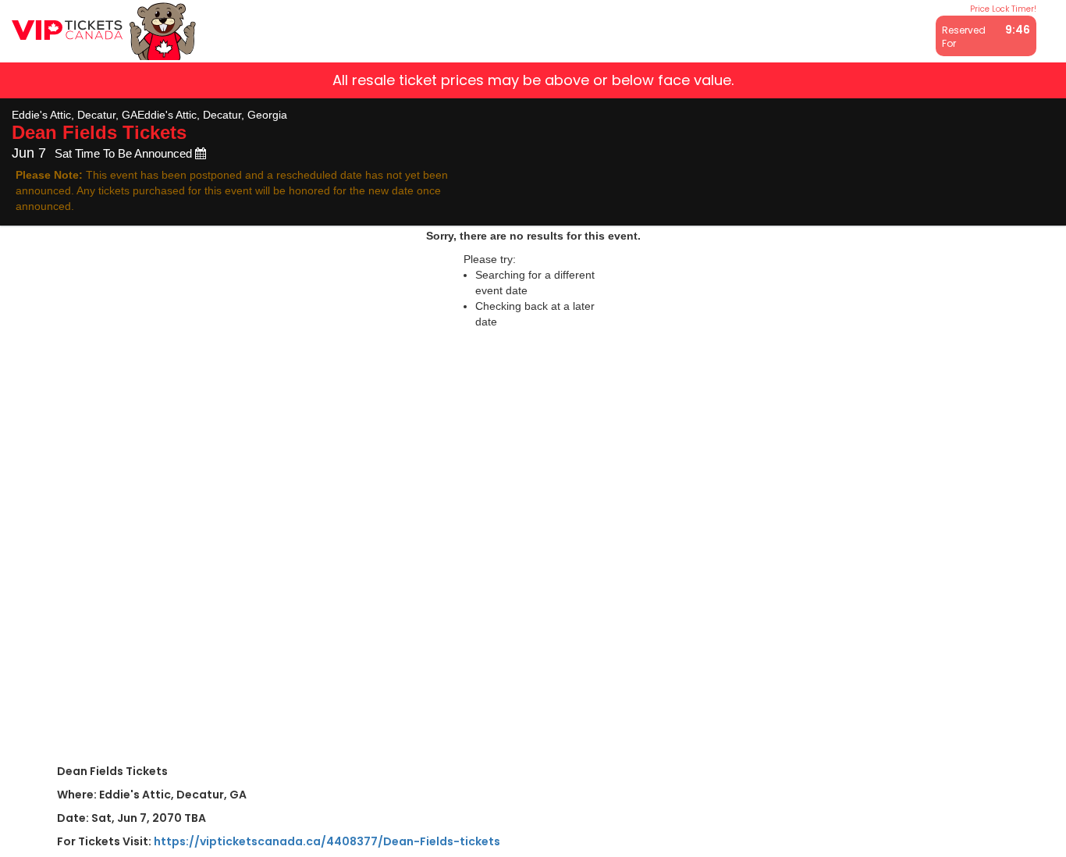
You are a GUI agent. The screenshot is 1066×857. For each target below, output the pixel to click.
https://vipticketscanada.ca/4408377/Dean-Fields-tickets (327, 841)
